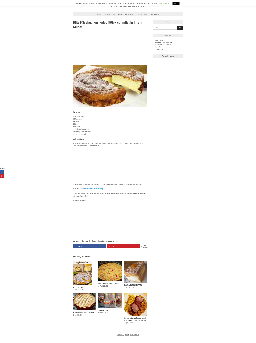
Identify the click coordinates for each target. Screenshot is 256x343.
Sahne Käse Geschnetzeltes (108, 284)
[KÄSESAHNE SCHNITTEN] (135, 282)
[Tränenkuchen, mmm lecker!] (84, 310)
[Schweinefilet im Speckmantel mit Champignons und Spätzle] (135, 315)
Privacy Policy (142, 14)
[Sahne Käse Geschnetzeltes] (110, 281)
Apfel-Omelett (78, 287)
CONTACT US (120, 335)
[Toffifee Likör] (110, 307)
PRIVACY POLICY (134, 335)
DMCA (127, 335)
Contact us (155, 14)
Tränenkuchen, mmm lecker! (83, 313)
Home (99, 14)
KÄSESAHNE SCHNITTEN (133, 285)
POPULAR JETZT (109, 14)
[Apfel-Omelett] (82, 284)
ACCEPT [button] (176, 3)
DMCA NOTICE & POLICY (126, 14)
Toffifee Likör (103, 310)
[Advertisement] (110, 47)
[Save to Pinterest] (2, 176)
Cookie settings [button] (164, 3)
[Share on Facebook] (2, 172)
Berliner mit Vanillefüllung (94, 189)
